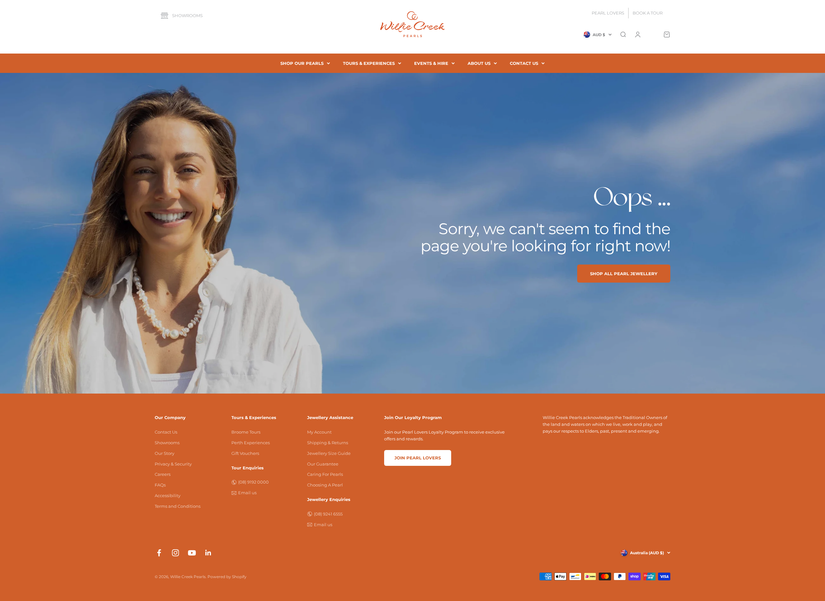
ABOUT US (479, 63)
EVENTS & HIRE (431, 63)
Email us (247, 492)
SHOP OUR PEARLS (302, 63)
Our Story (164, 453)
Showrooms (187, 15)
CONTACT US (524, 63)
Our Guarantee (322, 463)
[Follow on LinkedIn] (208, 552)
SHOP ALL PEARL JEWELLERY (623, 273)
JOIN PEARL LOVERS (417, 457)
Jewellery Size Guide (329, 453)
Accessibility (167, 495)
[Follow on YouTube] (192, 552)
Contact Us (166, 432)
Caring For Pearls (325, 474)
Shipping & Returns (327, 442)
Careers (162, 474)
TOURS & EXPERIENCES (369, 63)
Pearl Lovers (608, 12)
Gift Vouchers (245, 453)
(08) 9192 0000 (253, 482)
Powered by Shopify (227, 576)
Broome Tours (245, 432)
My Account (319, 432)
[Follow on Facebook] (159, 552)
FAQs (160, 484)
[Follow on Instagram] (175, 552)
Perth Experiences (250, 442)
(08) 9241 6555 (328, 513)
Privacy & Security (173, 463)
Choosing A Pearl (325, 484)
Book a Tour (648, 12)
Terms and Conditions (177, 506)
